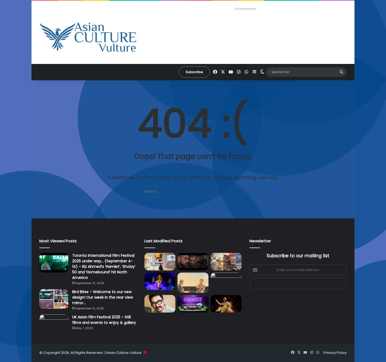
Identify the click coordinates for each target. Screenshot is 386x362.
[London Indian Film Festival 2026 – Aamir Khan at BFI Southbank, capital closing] (159, 304)
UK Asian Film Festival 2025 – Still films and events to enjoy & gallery (104, 319)
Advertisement (245, 9)
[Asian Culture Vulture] (88, 37)
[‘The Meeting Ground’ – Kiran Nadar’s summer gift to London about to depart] (159, 261)
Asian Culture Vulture (124, 352)
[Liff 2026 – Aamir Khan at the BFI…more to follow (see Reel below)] (193, 283)
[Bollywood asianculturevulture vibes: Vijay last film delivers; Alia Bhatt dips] (226, 261)
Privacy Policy (335, 352)
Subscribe (194, 71)
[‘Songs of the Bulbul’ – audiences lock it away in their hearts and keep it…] (226, 304)
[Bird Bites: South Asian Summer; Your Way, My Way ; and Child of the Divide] (193, 304)
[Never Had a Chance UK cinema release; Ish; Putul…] (193, 261)
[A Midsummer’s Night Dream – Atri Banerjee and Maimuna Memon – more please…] (226, 281)
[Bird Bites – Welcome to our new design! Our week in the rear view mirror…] (53, 299)
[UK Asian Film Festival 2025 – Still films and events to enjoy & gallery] (53, 324)
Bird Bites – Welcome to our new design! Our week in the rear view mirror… (102, 297)
